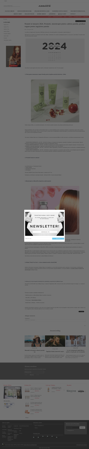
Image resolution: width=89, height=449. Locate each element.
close (64, 209)
